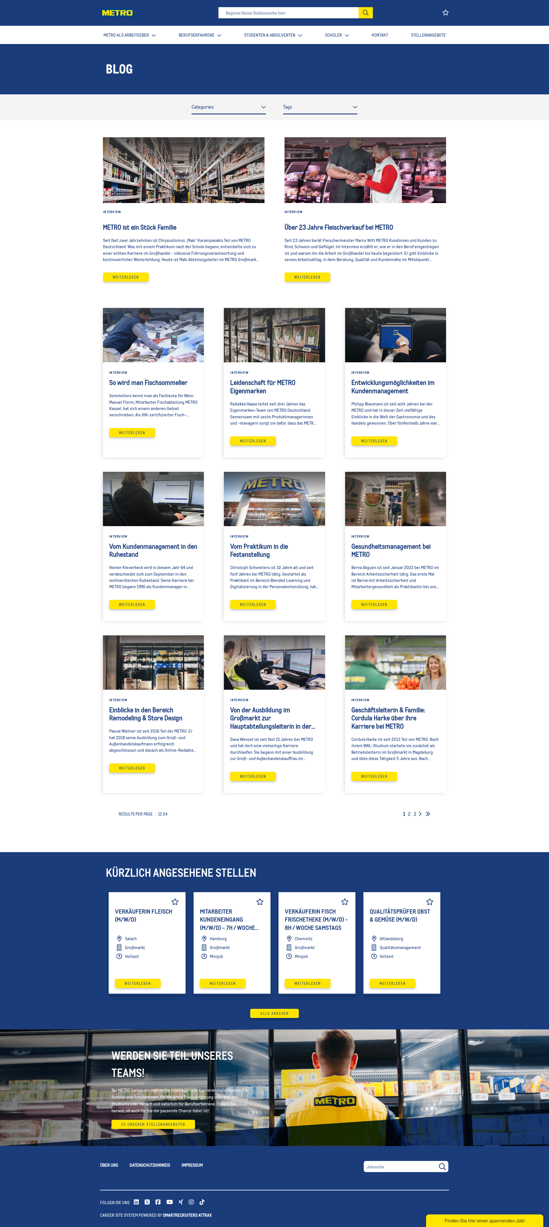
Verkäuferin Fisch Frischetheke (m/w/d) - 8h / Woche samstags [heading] (316, 919)
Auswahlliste (175, 901)
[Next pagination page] (420, 814)
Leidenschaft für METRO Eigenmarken (262, 386)
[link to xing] (180, 1202)
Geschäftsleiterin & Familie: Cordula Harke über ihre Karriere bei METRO (388, 718)
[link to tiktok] (202, 1202)
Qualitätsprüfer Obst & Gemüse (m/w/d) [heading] (400, 915)
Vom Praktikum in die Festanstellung (259, 550)
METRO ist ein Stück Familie (139, 227)
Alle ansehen (274, 1013)
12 (160, 813)
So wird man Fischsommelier (148, 382)
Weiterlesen (126, 277)
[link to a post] (183, 170)
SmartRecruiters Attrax (187, 1215)
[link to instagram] (191, 1202)
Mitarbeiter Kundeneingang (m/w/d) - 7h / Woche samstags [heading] (227, 920)
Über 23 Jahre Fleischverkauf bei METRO (339, 227)
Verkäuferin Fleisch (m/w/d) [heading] (143, 915)
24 (165, 813)
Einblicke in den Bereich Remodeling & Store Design (145, 714)
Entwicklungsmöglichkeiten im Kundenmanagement (393, 386)
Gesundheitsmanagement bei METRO (391, 550)
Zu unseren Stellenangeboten (153, 1124)
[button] (366, 12)
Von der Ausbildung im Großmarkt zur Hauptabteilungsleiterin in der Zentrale (270, 718)
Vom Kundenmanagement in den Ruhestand (153, 550)
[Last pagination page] (428, 814)
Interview (112, 212)
